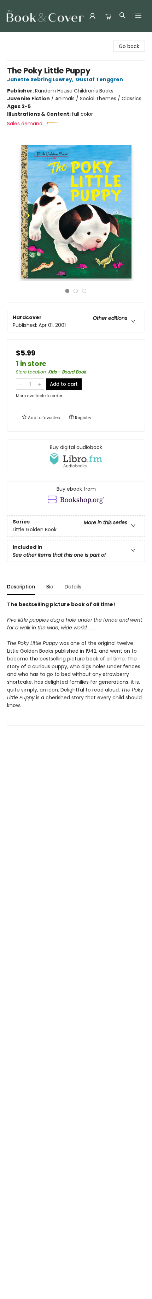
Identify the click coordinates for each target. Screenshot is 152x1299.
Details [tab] (73, 586)
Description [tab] (21, 586)
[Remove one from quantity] (20, 384)
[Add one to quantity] (39, 384)
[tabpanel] (76, 663)
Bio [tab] (49, 586)
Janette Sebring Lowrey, (41, 79)
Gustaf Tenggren (99, 79)
